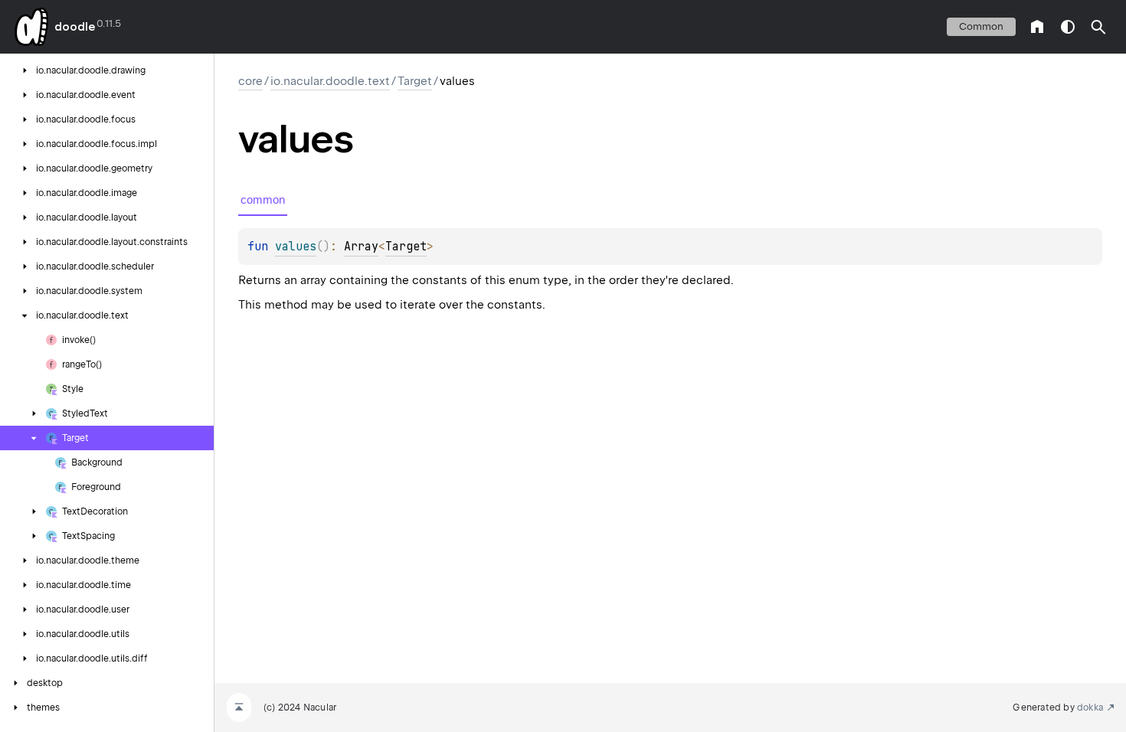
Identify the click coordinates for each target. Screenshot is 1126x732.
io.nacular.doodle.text (330, 81)
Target (415, 81)
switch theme (1067, 26)
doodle (74, 27)
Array (361, 246)
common (981, 26)
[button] (1098, 26)
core (250, 81)
